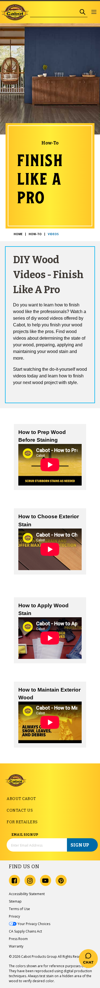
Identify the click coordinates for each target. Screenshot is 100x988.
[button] (94, 12)
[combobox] (54, 12)
